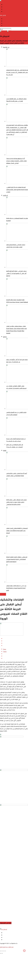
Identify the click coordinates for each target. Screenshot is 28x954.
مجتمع (5, 9)
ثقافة (4, 12)
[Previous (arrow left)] (0, 953)
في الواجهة (6, 5)
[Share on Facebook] (15, 639)
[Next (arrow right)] (2, 953)
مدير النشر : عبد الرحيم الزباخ (6, 947)
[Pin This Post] (15, 643)
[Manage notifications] (24, 950)
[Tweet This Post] (15, 641)
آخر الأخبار (5, 7)
